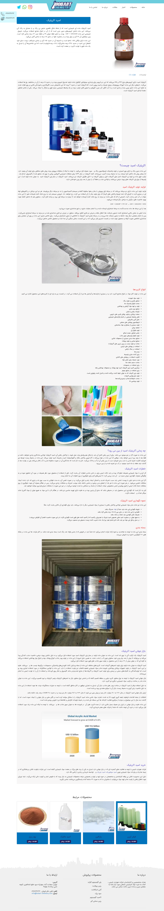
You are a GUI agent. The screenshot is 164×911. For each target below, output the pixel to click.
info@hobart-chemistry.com (42, 893)
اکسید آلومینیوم (95, 897)
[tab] (142, 75)
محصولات (133, 7)
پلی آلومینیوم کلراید (94, 882)
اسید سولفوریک (111, 772)
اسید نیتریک (101, 772)
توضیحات (142, 74)
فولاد (115, 509)
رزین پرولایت (96, 886)
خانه (143, 7)
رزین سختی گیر (96, 901)
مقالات (114, 7)
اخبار (123, 7)
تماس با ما (93, 7)
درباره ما (105, 7)
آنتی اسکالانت (96, 889)
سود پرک (98, 893)
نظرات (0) (132, 74)
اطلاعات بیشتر (131, 841)
